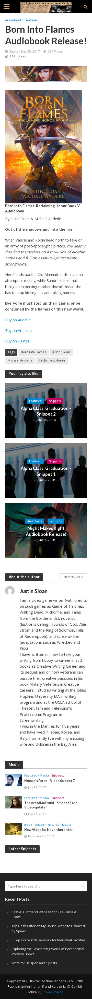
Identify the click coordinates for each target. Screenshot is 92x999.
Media (44, 775)
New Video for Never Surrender (48, 830)
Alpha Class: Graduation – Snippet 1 (46, 471)
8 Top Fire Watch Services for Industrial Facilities (49, 940)
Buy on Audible (17, 319)
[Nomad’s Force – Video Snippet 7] (13, 779)
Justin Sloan (61, 352)
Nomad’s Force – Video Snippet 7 (49, 781)
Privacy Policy (53, 992)
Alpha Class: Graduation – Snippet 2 (46, 411)
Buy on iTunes (17, 341)
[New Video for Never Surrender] (13, 828)
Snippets (55, 401)
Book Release (34, 824)
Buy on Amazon (18, 330)
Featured (31, 20)
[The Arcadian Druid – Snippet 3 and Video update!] (13, 802)
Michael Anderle (20, 360)
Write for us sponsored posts (34, 963)
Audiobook (13, 20)
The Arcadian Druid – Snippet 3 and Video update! (50, 805)
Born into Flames (33, 352)
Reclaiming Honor (52, 360)
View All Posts (73, 576)
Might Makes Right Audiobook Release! (46, 531)
